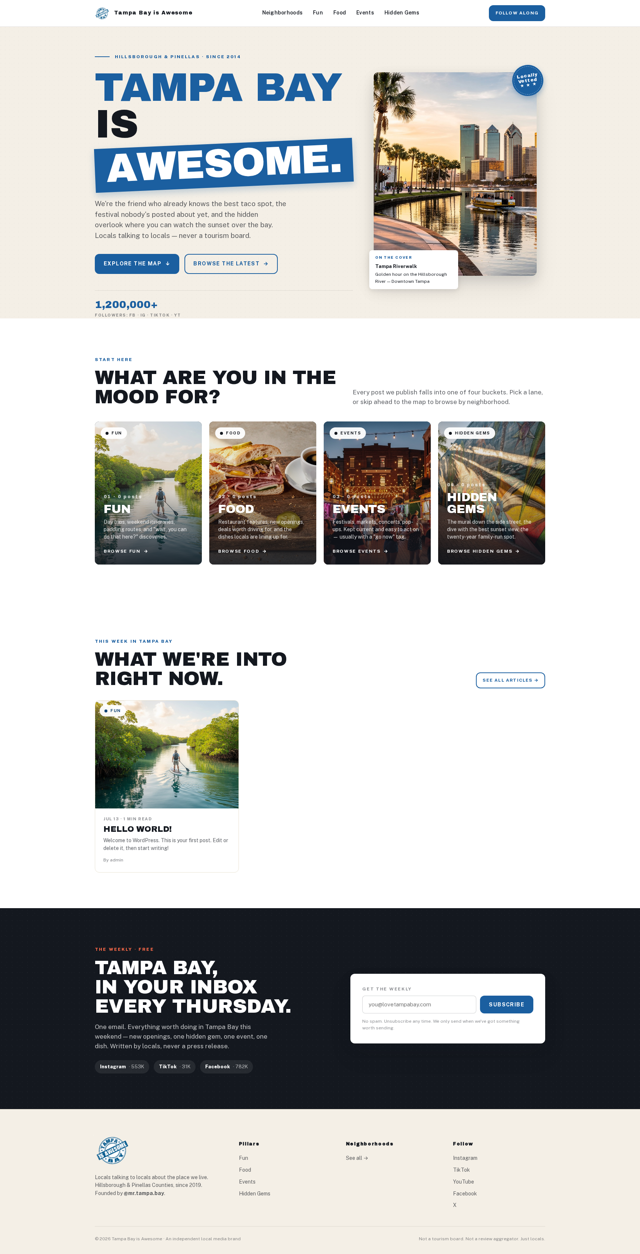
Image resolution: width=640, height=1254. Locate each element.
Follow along (517, 13)
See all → (357, 1158)
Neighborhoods (282, 13)
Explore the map (137, 264)
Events (365, 13)
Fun (318, 13)
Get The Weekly (387, 989)
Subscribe (506, 1004)
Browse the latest (231, 264)
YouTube (463, 1182)
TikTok (461, 1170)
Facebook (465, 1194)
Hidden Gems (401, 13)
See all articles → (511, 680)
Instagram (465, 1158)
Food (339, 13)
